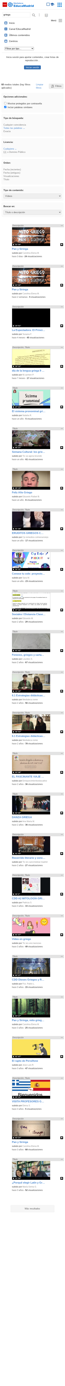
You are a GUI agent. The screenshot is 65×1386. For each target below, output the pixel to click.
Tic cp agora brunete (32, 456)
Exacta (7, 131)
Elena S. (26, 1106)
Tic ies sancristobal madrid (35, 862)
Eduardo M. (27, 618)
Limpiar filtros (39, 86)
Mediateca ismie (30, 700)
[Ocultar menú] (56, 20)
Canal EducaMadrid (20, 29)
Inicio (12, 23)
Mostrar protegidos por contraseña (24, 103)
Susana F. (27, 334)
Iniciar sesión (32, 67)
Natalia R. (27, 415)
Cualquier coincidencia (14, 125)
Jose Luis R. (28, 1065)
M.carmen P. (28, 375)
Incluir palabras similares (19, 107)
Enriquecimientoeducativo (34, 781)
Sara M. (26, 578)
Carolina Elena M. (30, 253)
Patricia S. (27, 903)
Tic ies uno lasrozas (31, 943)
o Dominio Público (14, 152)
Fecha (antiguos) (11, 172)
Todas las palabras (12, 128)
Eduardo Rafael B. (31, 497)
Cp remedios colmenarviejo (35, 537)
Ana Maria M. (28, 821)
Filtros (58, 86)
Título (6, 179)
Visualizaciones (11, 176)
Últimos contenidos (19, 35)
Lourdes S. (27, 659)
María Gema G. (29, 1187)
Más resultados (32, 1208)
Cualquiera (8, 148)
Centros (13, 41)
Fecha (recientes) (12, 169)
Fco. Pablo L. (28, 984)
